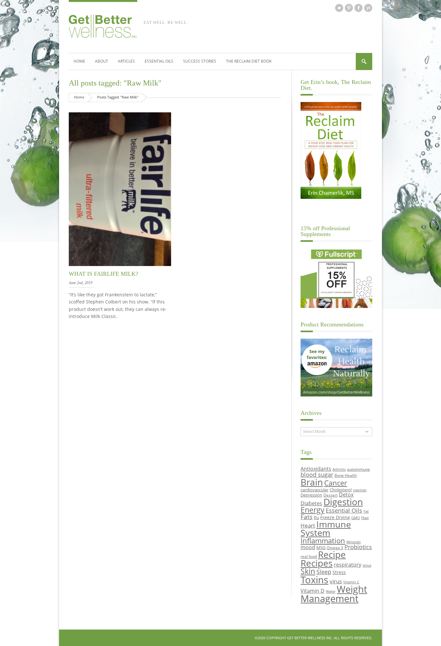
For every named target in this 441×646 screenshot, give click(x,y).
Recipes (317, 563)
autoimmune (358, 469)
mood (308, 547)
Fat (366, 511)
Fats (307, 517)
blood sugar (317, 474)
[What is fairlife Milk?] (120, 266)
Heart (308, 525)
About (101, 61)
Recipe (332, 554)
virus (336, 581)
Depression (311, 495)
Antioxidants (316, 468)
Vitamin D (312, 590)
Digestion (343, 502)
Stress (339, 572)
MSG (320, 547)
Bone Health (345, 475)
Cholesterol (341, 490)
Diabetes (311, 503)
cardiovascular (314, 490)
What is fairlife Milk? (103, 274)
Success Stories (199, 61)
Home (79, 61)
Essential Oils (159, 61)
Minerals (353, 542)
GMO (355, 518)
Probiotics (358, 547)
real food (309, 556)
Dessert (330, 494)
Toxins (314, 579)
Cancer (335, 482)
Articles (126, 61)
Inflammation (323, 540)
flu (316, 517)
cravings (359, 490)
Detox (346, 494)
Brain (312, 482)
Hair (365, 517)
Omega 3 (335, 547)
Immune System (326, 528)
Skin (308, 571)
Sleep (323, 572)
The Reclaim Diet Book (249, 61)
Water (330, 591)
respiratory (347, 564)
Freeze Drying (335, 517)
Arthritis (339, 469)
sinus (367, 565)
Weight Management (334, 594)
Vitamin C (351, 582)
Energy (312, 510)
